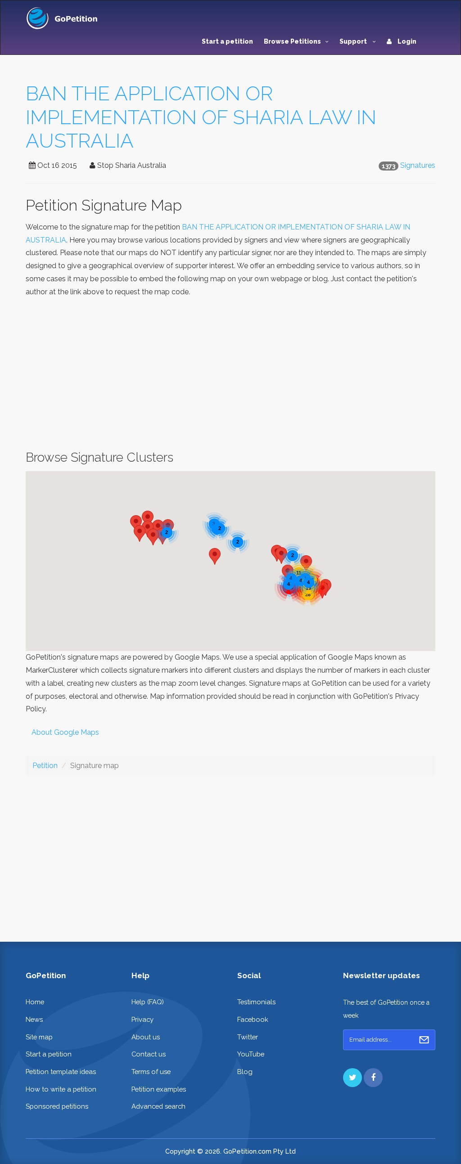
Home (35, 1002)
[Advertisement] (230, 374)
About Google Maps (65, 732)
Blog (245, 1071)
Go (424, 1039)
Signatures (417, 165)
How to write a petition (61, 1089)
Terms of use (151, 1071)
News (34, 1019)
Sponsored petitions (57, 1106)
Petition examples (158, 1089)
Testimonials (256, 1002)
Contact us (148, 1054)
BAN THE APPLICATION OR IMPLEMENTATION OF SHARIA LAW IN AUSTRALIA (201, 117)
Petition (45, 765)
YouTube (250, 1054)
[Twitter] (352, 1077)
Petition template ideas (61, 1071)
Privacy (142, 1019)
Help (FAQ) (147, 1002)
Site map (39, 1037)
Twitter (247, 1037)
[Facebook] (373, 1077)
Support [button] (353, 41)
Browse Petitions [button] (292, 41)
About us (145, 1037)
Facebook (252, 1019)
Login (406, 41)
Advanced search (158, 1106)
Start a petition (227, 41)
